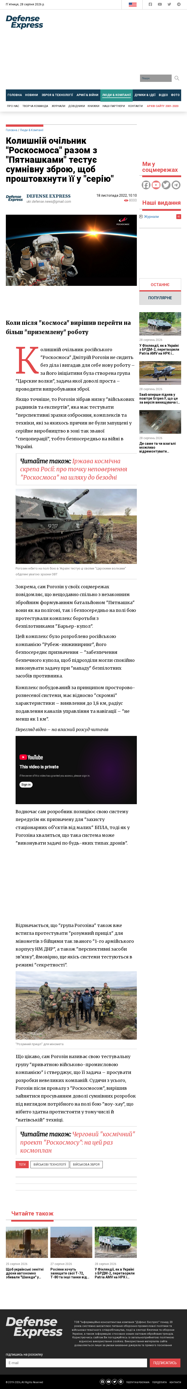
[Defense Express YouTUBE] (160, 5)
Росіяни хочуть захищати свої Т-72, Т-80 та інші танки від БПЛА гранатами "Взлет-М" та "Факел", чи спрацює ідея (71, 1279)
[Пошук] (176, 78)
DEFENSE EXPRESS (49, 196)
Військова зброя (86, 1164)
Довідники (76, 106)
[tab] (160, 284)
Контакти (135, 106)
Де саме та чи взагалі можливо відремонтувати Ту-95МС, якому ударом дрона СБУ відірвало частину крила (159, 453)
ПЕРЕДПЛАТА (159, 1382)
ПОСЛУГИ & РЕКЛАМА (138, 1382)
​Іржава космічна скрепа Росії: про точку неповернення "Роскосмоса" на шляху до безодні (73, 469)
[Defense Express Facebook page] (151, 5)
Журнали (58, 106)
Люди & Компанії (31, 130)
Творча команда (35, 106)
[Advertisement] (118, 51)
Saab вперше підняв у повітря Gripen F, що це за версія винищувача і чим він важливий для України (158, 402)
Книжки (93, 106)
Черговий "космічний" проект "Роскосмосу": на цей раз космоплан (77, 1142)
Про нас (13, 106)
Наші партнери (114, 106)
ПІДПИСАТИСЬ (165, 1363)
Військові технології (50, 1164)
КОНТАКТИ (175, 1382)
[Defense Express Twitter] (170, 5)
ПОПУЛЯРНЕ (160, 298)
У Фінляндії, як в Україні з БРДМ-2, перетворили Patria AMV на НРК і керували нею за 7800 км (115, 1275)
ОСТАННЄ (160, 284)
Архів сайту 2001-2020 (162, 106)
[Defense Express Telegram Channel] (179, 5)
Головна (11, 130)
